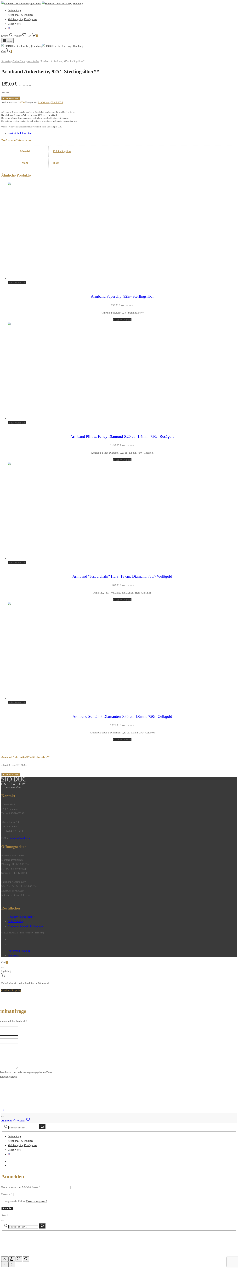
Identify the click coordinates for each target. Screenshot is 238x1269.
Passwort (6, 1194)
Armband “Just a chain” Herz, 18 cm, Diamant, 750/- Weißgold (122, 576)
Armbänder (33, 61)
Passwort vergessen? (36, 1201)
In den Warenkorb (11, 98)
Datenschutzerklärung (19, 950)
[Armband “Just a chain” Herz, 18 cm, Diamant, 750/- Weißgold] (56, 558)
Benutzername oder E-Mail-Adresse (20, 1187)
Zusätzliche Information (20, 133)
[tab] (122, 133)
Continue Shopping (11, 990)
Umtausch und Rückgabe (21, 916)
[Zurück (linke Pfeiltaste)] (4, 1264)
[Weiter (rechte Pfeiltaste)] (11, 1264)
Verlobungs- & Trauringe (20, 14)
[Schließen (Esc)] (4, 1259)
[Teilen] (11, 1259)
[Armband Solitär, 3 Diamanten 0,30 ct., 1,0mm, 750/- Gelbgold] (56, 698)
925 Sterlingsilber (62, 151)
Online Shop (14, 10)
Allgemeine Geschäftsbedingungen (26, 926)
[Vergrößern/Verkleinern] (26, 1259)
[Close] (2, 967)
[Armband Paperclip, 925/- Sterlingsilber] (56, 278)
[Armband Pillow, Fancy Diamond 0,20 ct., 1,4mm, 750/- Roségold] (56, 418)
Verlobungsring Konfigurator (22, 19)
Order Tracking (15, 921)
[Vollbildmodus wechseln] (19, 1259)
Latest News (14, 23)
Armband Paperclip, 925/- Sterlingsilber (122, 296)
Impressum (13, 955)
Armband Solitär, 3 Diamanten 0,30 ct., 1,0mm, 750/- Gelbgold (122, 716)
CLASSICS (57, 102)
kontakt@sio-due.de (20, 838)
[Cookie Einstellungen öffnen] (25, 1254)
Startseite (6, 61)
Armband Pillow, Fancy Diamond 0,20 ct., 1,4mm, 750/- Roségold (122, 436)
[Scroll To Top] (3, 1111)
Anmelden (7, 1208)
